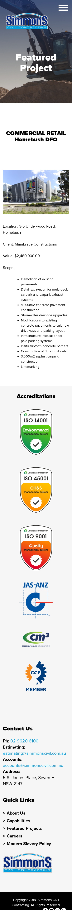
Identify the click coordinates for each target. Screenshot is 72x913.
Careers (14, 836)
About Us (16, 813)
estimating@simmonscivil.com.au (34, 753)
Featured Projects (24, 828)
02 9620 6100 (24, 741)
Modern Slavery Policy (29, 843)
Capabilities (18, 821)
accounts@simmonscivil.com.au (33, 765)
